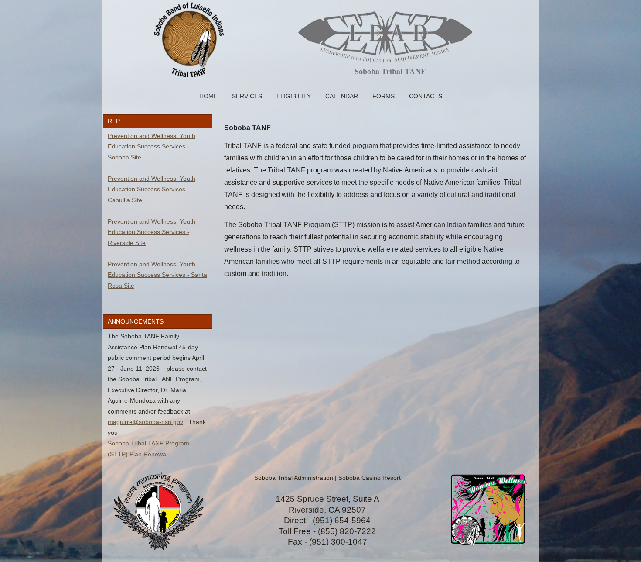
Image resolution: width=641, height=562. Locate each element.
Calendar (341, 96)
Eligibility (293, 96)
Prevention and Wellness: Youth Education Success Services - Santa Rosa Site (157, 275)
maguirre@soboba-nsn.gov (145, 421)
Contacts (425, 96)
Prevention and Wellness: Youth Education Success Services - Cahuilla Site (151, 189)
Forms (383, 96)
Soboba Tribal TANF (390, 71)
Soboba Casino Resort (369, 477)
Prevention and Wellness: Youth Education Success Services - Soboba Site (151, 146)
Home (208, 96)
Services (247, 96)
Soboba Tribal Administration (293, 477)
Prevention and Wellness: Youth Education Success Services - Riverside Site (151, 232)
